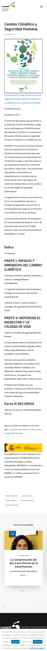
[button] (41, 6)
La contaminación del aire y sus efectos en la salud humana (23, 563)
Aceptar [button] (15, 641)
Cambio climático (11, 500)
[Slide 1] (21, 590)
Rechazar (37, 641)
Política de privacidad (38, 627)
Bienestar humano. (11, 496)
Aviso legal (25, 627)
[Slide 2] (23, 590)
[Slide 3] (26, 590)
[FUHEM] (7, 6)
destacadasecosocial (27, 500)
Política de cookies (36, 648)
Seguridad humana (11, 505)
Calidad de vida (26, 496)
